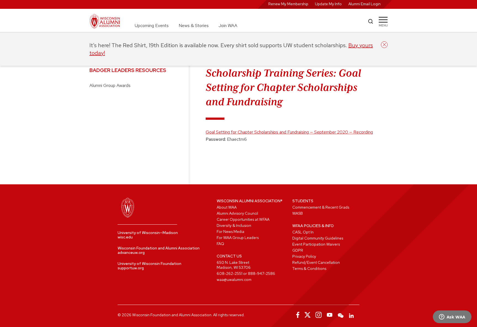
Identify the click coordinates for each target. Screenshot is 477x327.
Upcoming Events (152, 25)
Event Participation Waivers (316, 244)
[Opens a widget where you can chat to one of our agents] (452, 317)
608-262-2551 (229, 273)
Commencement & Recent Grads (320, 207)
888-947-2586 (261, 273)
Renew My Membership (288, 3)
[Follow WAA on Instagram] (318, 315)
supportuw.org (131, 267)
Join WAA (228, 25)
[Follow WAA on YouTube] (329, 315)
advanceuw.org (131, 252)
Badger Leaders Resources (127, 70)
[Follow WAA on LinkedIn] (351, 315)
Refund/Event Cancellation (316, 262)
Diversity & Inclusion (234, 225)
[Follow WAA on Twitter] (307, 315)
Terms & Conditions (309, 268)
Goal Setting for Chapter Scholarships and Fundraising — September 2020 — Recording (289, 132)
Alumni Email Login (364, 3)
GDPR (297, 250)
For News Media (230, 231)
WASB (297, 213)
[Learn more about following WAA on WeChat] (340, 315)
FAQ (220, 243)
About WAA (227, 207)
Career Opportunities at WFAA (243, 219)
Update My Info (328, 3)
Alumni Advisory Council (237, 213)
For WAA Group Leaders (238, 237)
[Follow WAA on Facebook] (296, 315)
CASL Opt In (303, 232)
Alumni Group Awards (110, 85)
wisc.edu (125, 237)
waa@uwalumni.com (234, 279)
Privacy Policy (304, 256)
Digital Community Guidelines (317, 238)
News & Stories (194, 25)
